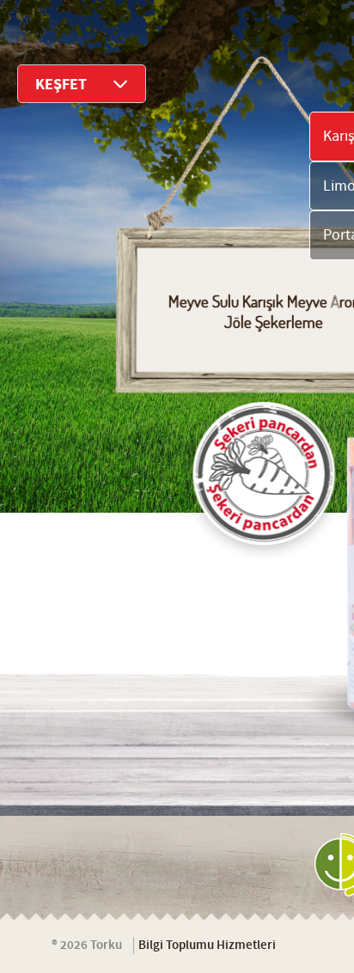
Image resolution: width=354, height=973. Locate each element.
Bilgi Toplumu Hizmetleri (207, 945)
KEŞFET (61, 84)
